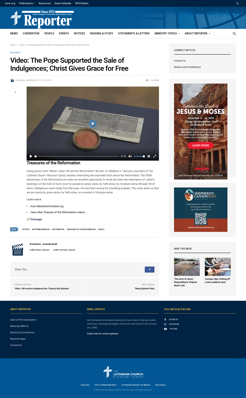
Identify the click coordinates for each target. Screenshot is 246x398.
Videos (101, 229)
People (49, 33)
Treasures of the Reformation (81, 229)
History (26, 229)
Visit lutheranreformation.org (46, 206)
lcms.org (10, 3)
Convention (31, 33)
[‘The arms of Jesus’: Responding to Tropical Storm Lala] (187, 267)
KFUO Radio (82, 3)
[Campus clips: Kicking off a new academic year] (218, 267)
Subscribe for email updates (102, 333)
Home (12, 45)
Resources (45, 3)
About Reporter (196, 33)
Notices (79, 33)
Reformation (58, 229)
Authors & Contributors (22, 332)
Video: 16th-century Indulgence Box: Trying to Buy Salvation (42, 288)
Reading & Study (101, 33)
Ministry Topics (166, 33)
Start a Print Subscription (23, 319)
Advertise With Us (19, 326)
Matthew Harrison (41, 229)
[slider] (76, 156)
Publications (26, 3)
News (14, 33)
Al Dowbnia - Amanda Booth (27, 80)
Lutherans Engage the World (135, 385)
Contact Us (180, 60)
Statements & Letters (134, 33)
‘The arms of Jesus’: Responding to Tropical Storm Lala (185, 282)
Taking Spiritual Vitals (144, 288)
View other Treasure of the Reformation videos (57, 212)
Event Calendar (63, 3)
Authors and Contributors (187, 67)
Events (64, 33)
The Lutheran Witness (105, 385)
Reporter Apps (18, 338)
